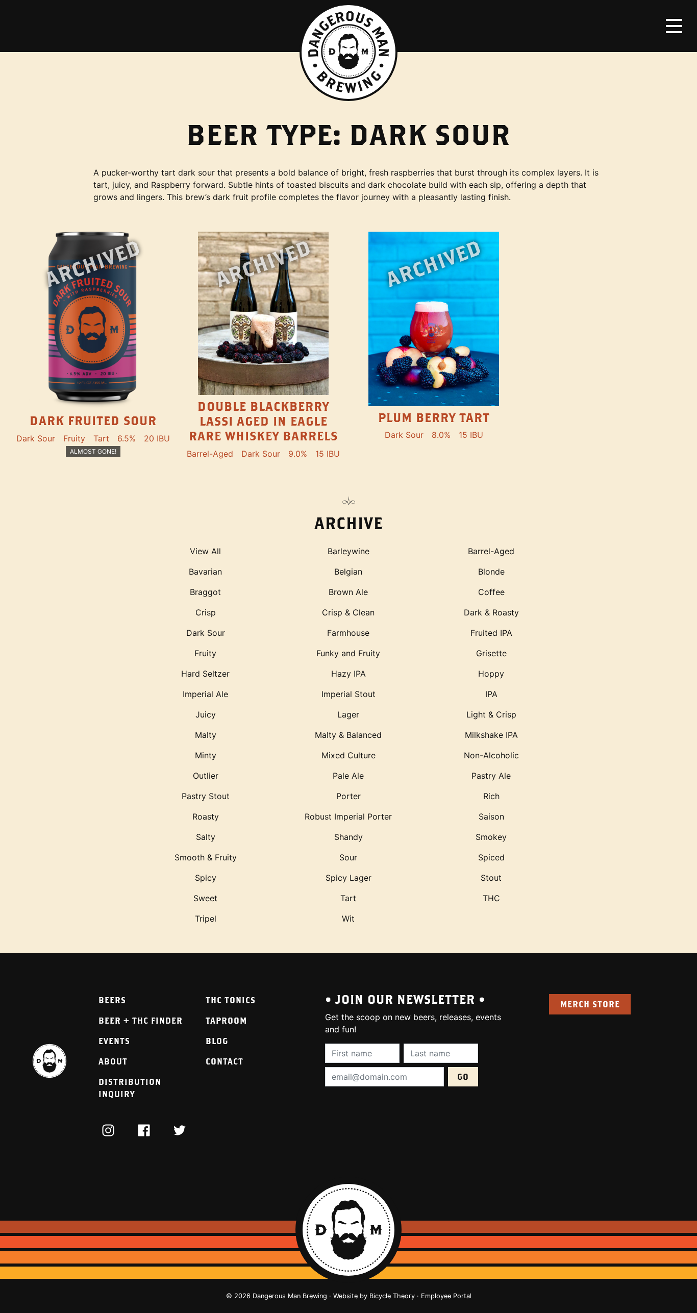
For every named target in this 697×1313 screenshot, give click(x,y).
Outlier (205, 776)
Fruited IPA (491, 633)
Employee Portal (446, 1296)
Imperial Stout (348, 694)
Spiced (491, 857)
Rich (491, 796)
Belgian (348, 571)
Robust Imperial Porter (348, 816)
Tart (348, 898)
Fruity (205, 653)
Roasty (205, 816)
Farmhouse (348, 633)
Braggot (205, 592)
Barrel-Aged (491, 551)
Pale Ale (348, 776)
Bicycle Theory (392, 1296)
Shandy (348, 837)
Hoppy (491, 673)
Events (114, 1041)
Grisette (491, 653)
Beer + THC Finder (140, 1020)
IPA (491, 694)
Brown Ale (348, 592)
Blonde (491, 571)
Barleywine (348, 551)
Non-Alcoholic (491, 755)
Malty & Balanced (348, 735)
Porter (348, 796)
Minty (205, 755)
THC (491, 898)
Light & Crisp (491, 714)
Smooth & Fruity (206, 857)
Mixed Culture (348, 755)
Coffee (491, 592)
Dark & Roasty (491, 612)
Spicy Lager (348, 878)
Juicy (205, 714)
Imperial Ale (205, 694)
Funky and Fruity (348, 653)
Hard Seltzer (205, 673)
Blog (217, 1041)
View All (205, 551)
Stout (491, 878)
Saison (491, 816)
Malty (205, 735)
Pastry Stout (206, 796)
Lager (348, 714)
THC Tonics (231, 1000)
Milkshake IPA (491, 735)
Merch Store (590, 1004)
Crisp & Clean (348, 612)
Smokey (491, 837)
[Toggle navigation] (674, 26)
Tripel (205, 918)
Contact (224, 1061)
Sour (348, 857)
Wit (348, 918)
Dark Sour (205, 633)
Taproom (226, 1020)
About (113, 1061)
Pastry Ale (491, 776)
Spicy (205, 878)
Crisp (205, 612)
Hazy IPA (348, 673)
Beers (112, 1000)
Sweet (205, 898)
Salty (205, 837)
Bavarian (205, 571)
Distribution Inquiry (129, 1088)
